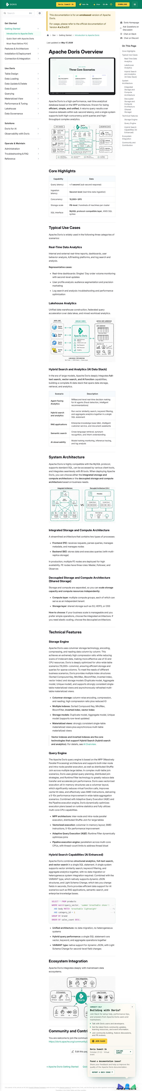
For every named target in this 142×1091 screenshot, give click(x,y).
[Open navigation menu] (135, 4)
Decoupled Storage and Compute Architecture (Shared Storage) (129, 105)
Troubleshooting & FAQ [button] (16, 153)
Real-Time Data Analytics (130, 60)
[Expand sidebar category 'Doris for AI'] (38, 128)
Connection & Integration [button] (17, 58)
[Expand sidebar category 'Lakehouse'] (38, 108)
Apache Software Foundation (37, 1087)
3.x (63, 27)
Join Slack (100, 1041)
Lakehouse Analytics (129, 66)
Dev (54, 35)
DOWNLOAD (122, 4)
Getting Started (12, 28)
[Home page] (48, 35)
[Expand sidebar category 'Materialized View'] (38, 98)
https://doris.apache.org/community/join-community (76, 1041)
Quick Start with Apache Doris (20, 38)
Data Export (11, 88)
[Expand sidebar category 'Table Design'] (38, 73)
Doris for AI (11, 128)
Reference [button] (10, 158)
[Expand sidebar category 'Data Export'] (38, 88)
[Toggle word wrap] (107, 901)
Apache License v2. (65, 1087)
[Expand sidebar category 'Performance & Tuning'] (38, 103)
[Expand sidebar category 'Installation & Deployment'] (38, 53)
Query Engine (130, 123)
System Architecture (127, 82)
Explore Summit (123, 1052)
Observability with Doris (17, 133)
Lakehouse (10, 108)
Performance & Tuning (16, 103)
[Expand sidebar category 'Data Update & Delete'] (38, 83)
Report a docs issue (102, 1072)
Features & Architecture (17, 48)
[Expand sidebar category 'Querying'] (38, 93)
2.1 (67, 27)
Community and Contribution (128, 144)
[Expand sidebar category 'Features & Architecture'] (38, 48)
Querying (9, 93)
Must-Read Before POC (17, 43)
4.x (59, 27)
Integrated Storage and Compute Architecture (129, 91)
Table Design (11, 73)
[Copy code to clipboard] (112, 901)
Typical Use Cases (130, 55)
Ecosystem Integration (126, 137)
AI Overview (89, 744)
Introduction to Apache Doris (20, 33)
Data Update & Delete (16, 83)
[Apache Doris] (11, 4)
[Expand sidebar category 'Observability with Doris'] (38, 133)
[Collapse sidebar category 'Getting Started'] (38, 28)
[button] (39, 13)
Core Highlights (128, 51)
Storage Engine (130, 120)
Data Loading (12, 78)
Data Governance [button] (14, 113)
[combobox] (18, 13)
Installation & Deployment (18, 53)
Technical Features (130, 116)
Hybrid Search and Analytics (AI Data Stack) (130, 74)
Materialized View (14, 98)
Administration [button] (12, 148)
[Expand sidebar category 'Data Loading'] (38, 78)
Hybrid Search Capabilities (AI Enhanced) (130, 129)
